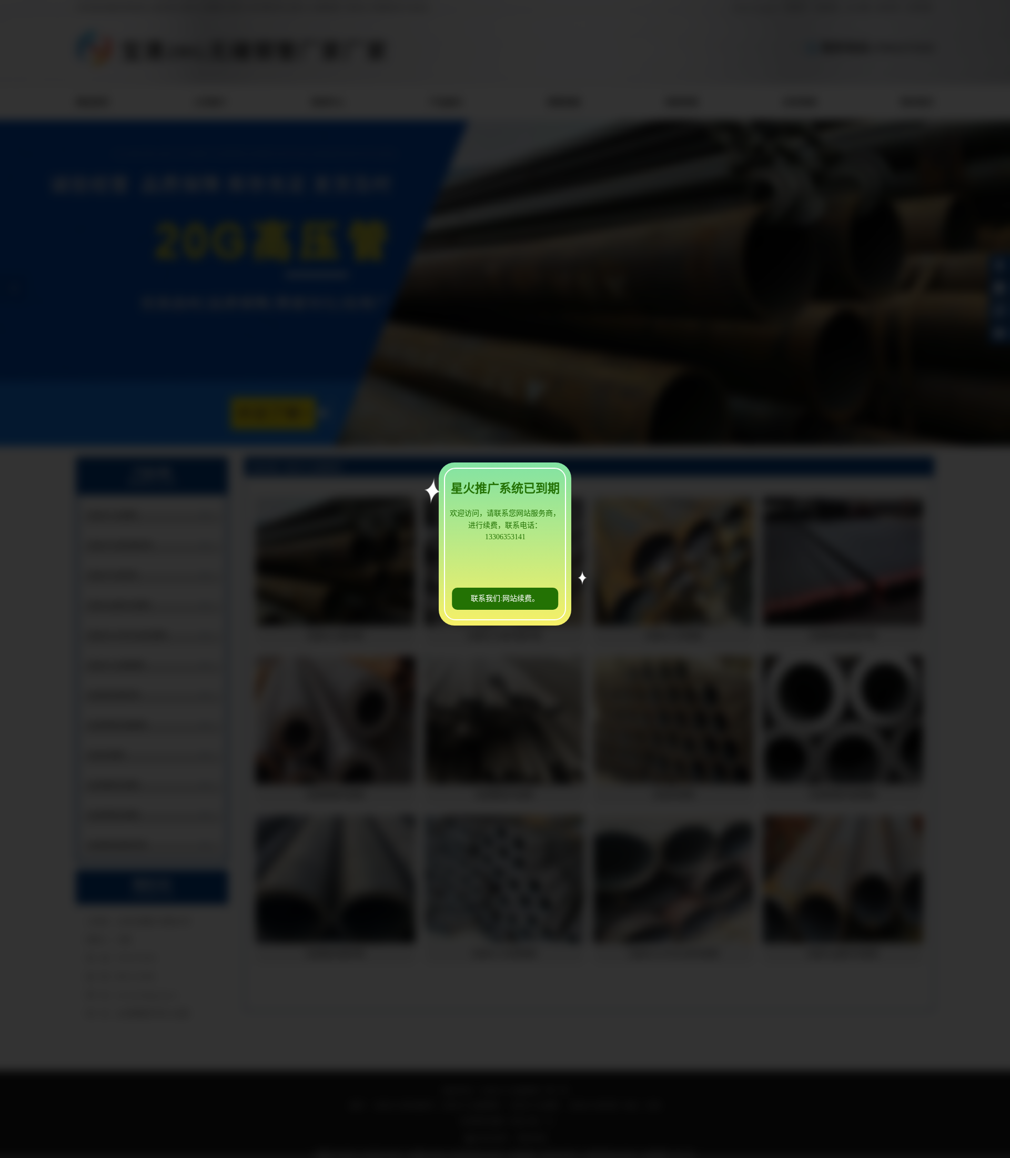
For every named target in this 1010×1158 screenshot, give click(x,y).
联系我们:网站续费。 (505, 598)
